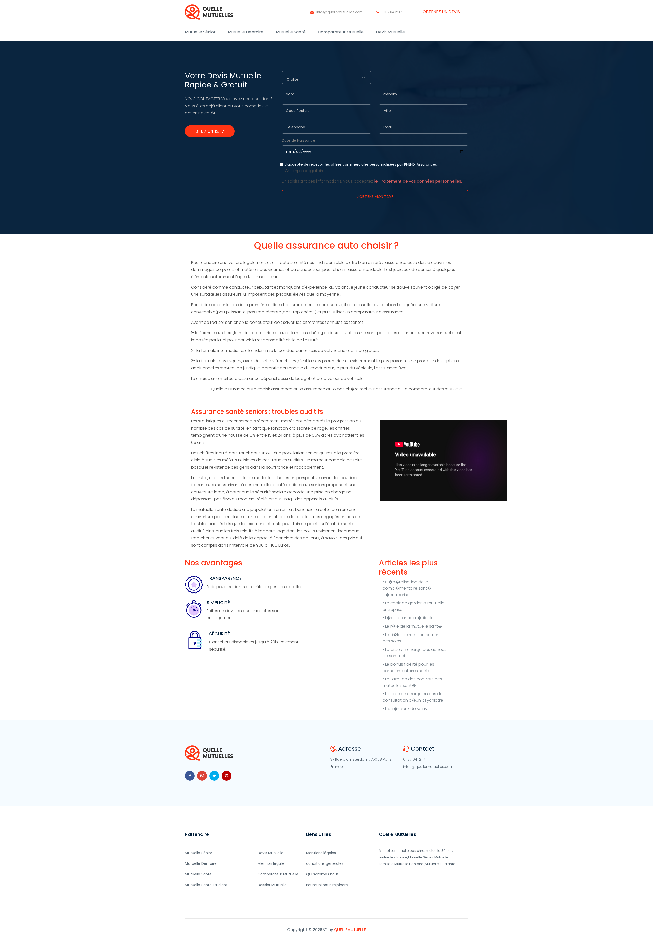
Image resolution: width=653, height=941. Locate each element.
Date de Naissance (298, 140)
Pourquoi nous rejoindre (327, 884)
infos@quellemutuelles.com (339, 12)
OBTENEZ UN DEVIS (441, 12)
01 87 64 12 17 (391, 12)
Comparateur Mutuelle (341, 32)
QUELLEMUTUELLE (350, 929)
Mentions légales (321, 852)
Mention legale (271, 863)
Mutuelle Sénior (200, 32)
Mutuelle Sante (198, 874)
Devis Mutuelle (390, 32)
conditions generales (324, 863)
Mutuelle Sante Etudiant (206, 884)
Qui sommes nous (322, 874)
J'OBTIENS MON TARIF (375, 196)
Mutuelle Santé (291, 32)
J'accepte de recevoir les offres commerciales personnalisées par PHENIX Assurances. (372, 173)
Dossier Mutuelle (272, 884)
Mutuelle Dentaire (245, 32)
